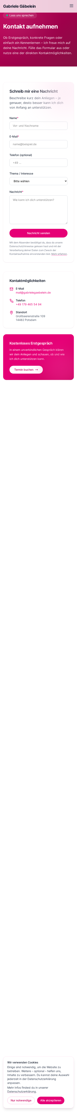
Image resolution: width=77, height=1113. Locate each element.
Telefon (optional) (20, 155)
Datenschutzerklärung (21, 1091)
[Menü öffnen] (71, 5)
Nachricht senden (38, 233)
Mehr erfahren (59, 253)
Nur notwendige (21, 1100)
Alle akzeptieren (50, 1100)
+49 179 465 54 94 (28, 304)
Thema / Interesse (21, 173)
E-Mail (14, 136)
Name (13, 118)
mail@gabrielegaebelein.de (33, 292)
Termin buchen (23, 369)
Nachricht (16, 191)
